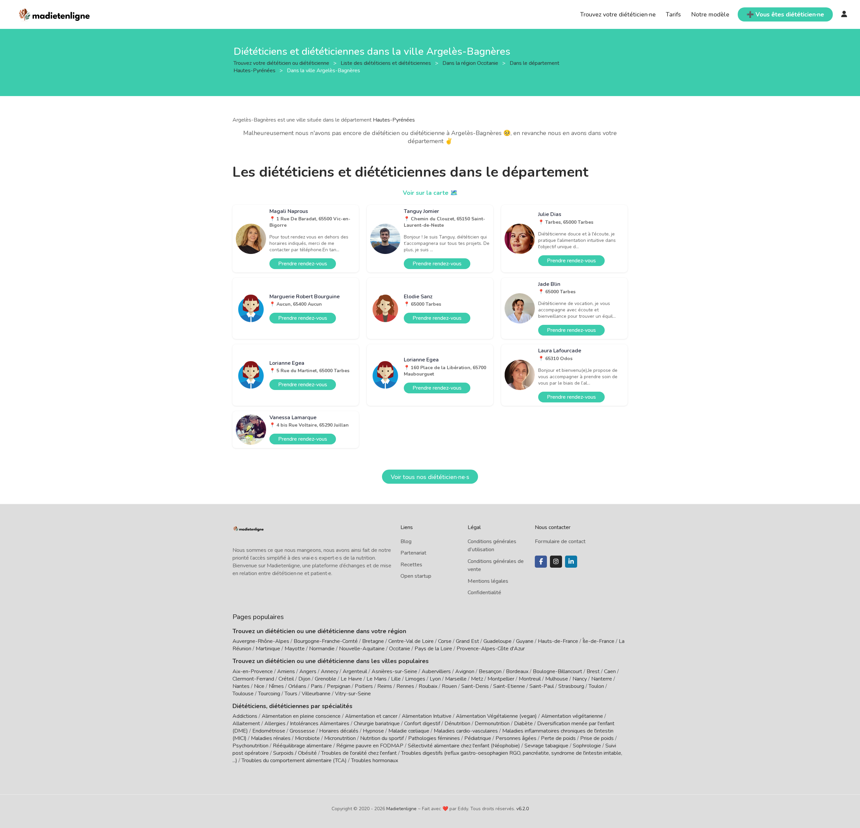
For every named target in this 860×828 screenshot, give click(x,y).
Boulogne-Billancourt (557, 671)
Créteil (286, 679)
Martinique (268, 648)
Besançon (490, 671)
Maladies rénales (271, 738)
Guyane (524, 641)
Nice (259, 686)
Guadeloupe (497, 641)
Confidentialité (484, 592)
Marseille (456, 679)
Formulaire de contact (560, 541)
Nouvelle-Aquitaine (362, 648)
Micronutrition (340, 738)
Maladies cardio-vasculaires (466, 731)
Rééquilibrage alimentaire (302, 745)
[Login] (844, 14)
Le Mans (377, 679)
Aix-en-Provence (252, 671)
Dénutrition (457, 723)
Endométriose (268, 731)
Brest (593, 671)
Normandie (322, 648)
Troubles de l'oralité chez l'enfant (359, 753)
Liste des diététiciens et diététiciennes (386, 63)
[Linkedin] (571, 562)
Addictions (244, 716)
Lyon (435, 679)
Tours (291, 693)
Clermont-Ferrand (253, 679)
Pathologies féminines (434, 738)
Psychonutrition (250, 745)
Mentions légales (488, 581)
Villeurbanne (316, 693)
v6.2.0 (522, 808)
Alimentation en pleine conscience (301, 716)
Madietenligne (401, 808)
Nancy (579, 679)
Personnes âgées (516, 738)
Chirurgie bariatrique (377, 723)
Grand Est (467, 641)
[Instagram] (556, 562)
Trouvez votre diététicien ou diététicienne (282, 63)
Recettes (411, 564)
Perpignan (338, 686)
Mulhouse (556, 679)
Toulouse (243, 693)
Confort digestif (422, 723)
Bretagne (373, 641)
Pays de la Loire (433, 648)
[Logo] (54, 14)
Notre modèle (710, 14)
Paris (316, 686)
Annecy (329, 671)
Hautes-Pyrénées (394, 120)
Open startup (415, 576)
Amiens (286, 671)
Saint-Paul (541, 686)
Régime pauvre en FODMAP (369, 745)
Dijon (304, 679)
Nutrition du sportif (382, 738)
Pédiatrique (477, 738)
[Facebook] (541, 562)
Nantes (241, 686)
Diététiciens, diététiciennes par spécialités (292, 706)
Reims (384, 686)
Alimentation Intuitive (427, 716)
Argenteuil (355, 671)
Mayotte (295, 648)
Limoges (415, 679)
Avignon (464, 671)
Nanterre (601, 679)
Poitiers (364, 686)
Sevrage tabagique (546, 745)
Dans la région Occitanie (471, 63)
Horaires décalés (338, 731)
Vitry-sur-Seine (353, 693)
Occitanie (399, 648)
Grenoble (325, 679)
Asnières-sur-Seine (394, 671)
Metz (477, 679)
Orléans (297, 686)
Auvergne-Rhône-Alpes (260, 641)
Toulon (596, 686)
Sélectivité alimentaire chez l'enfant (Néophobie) (464, 745)
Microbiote (308, 738)
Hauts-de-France (558, 641)
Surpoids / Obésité (295, 753)
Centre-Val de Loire (411, 641)
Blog (406, 541)
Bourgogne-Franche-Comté (326, 641)
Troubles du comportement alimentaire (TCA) (294, 760)
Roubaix (428, 686)
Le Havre (351, 679)
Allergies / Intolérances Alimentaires (306, 723)
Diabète (523, 723)
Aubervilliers (436, 671)
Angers (307, 671)
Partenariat (413, 553)
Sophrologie (587, 745)
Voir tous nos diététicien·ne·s (430, 477)
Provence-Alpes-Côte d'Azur (491, 648)
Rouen (449, 686)
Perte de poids (558, 738)
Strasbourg (571, 686)
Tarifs (673, 14)
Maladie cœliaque (408, 731)
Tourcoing (269, 693)
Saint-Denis (475, 686)
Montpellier (500, 679)
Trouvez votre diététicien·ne (618, 14)
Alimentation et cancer (371, 716)
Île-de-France (598, 641)
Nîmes (276, 686)
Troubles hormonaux (374, 760)
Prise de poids (597, 738)
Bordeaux (517, 671)
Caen (610, 671)
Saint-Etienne (509, 686)
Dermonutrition (493, 723)
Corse (445, 641)
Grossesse (302, 731)
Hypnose (373, 731)
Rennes (405, 686)
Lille (396, 679)
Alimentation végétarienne (572, 716)
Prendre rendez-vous (302, 263)
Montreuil (530, 679)
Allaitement (246, 723)
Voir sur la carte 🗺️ (430, 193)
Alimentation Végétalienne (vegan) (496, 716)
